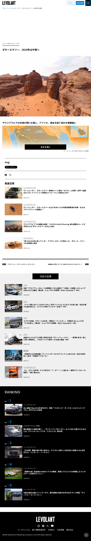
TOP (3, 8)
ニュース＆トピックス (13, 8)
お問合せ (51, 530)
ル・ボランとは (24, 530)
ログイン (71, 3)
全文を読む (45, 147)
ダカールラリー (11, 167)
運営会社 (69, 530)
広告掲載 (60, 530)
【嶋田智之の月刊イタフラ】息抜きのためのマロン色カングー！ (65, 264)
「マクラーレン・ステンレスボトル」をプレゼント (21, 264)
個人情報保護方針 (39, 530)
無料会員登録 (80, 3)
